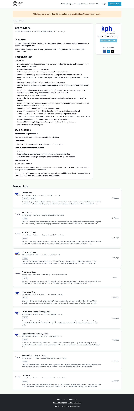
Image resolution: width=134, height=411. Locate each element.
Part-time (37, 31)
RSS (58, 399)
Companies (71, 4)
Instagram (63, 403)
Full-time (44, 336)
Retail (25, 199)
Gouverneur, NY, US (55, 294)
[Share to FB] (104, 51)
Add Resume (82, 4)
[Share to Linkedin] (108, 51)
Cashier (32, 199)
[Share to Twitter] (112, 51)
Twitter (70, 403)
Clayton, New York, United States (53, 215)
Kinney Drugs (26, 215)
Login (104, 4)
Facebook (77, 403)
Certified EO (93, 4)
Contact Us (72, 399)
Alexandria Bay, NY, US (50, 31)
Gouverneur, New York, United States (54, 275)
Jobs (63, 4)
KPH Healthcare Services (23, 31)
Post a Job (114, 4)
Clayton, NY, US (54, 195)
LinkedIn (56, 403)
